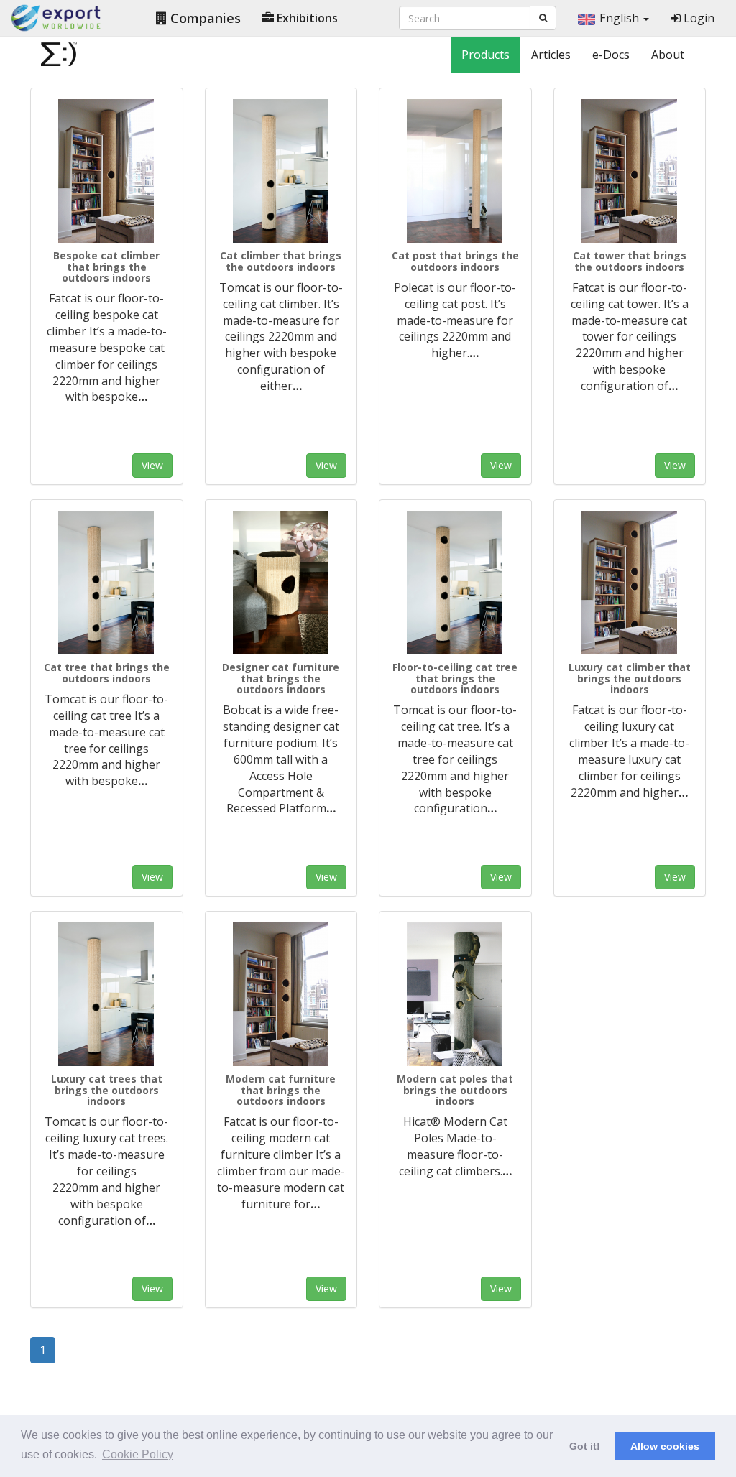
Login (697, 18)
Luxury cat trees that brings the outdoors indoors (106, 1090)
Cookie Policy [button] (137, 1454)
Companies (204, 18)
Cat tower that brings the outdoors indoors (629, 261)
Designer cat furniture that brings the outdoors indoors (280, 678)
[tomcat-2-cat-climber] (281, 171)
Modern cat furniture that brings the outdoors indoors (281, 1090)
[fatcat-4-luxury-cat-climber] (630, 582)
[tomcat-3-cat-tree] (107, 582)
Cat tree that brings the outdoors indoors (107, 672)
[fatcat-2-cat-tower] (630, 171)
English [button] (620, 18)
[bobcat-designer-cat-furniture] (281, 582)
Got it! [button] (584, 1446)
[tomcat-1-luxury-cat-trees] (107, 994)
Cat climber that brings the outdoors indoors (280, 261)
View (152, 465)
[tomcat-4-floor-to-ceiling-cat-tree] (455, 582)
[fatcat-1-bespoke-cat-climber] (107, 171)
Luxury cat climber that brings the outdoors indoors (630, 678)
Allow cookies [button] (664, 1446)
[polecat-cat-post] (455, 171)
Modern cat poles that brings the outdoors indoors (455, 1090)
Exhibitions (306, 18)
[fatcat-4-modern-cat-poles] (455, 994)
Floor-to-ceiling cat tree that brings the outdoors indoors (455, 678)
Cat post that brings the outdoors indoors (455, 261)
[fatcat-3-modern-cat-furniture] (281, 994)
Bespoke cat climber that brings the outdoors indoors (106, 266)
